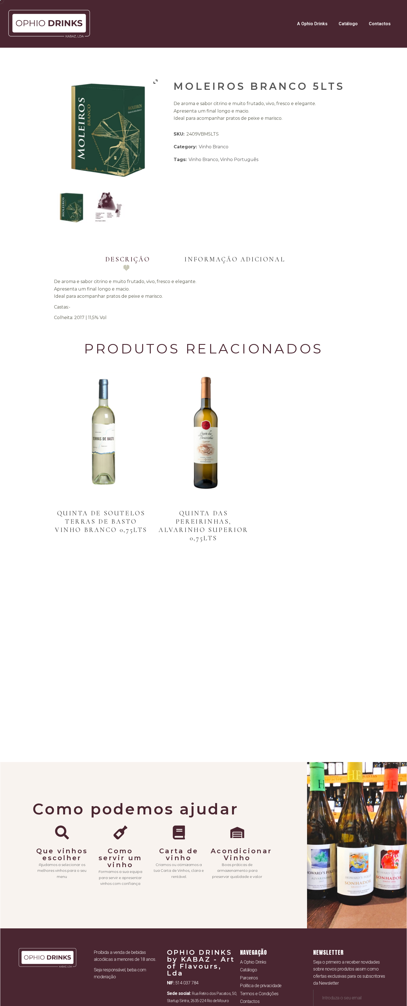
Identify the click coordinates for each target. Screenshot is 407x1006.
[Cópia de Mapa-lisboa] (109, 207)
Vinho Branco (213, 146)
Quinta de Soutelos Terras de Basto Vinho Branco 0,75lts (101, 521)
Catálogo (348, 23)
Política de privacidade (261, 985)
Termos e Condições (259, 993)
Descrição (127, 259)
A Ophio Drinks (312, 23)
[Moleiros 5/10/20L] (71, 207)
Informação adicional (234, 259)
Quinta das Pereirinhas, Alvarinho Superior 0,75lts (203, 525)
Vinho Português (239, 159)
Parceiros (249, 977)
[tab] (127, 259)
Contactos (380, 23)
